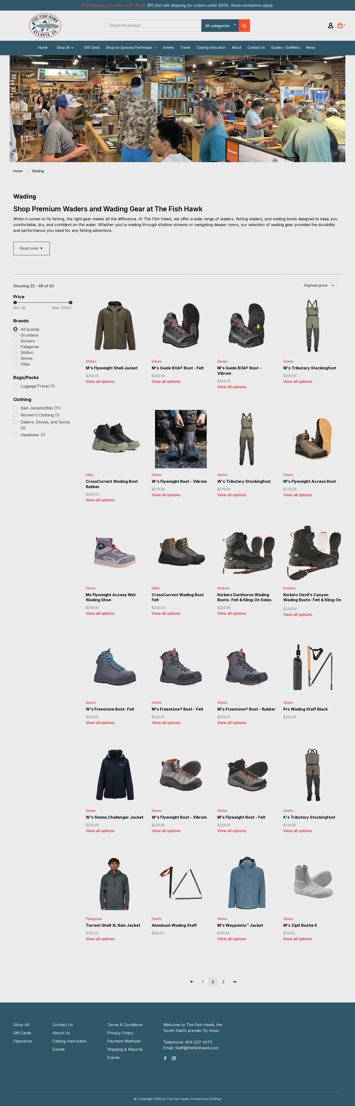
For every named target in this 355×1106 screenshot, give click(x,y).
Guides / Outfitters (285, 47)
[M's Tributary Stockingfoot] (312, 327)
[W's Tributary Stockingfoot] (246, 440)
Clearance (22, 1041)
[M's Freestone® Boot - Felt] (181, 668)
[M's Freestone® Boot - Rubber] (246, 668)
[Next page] (234, 982)
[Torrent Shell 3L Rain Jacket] (115, 884)
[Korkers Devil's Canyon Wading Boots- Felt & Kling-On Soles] (312, 553)
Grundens (30, 335)
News (310, 47)
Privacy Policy (120, 1032)
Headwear (33, 434)
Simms (27, 358)
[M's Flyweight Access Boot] (312, 440)
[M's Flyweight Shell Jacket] (115, 327)
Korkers (28, 341)
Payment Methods (124, 1041)
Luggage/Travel (38, 386)
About (236, 47)
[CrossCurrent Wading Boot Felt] (181, 553)
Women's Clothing (40, 415)
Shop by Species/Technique (129, 47)
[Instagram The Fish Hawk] (174, 1058)
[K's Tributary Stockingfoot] (312, 776)
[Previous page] (192, 982)
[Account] (331, 26)
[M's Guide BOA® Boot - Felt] (181, 327)
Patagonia (30, 346)
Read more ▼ (31, 248)
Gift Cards (92, 47)
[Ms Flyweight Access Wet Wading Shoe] (115, 553)
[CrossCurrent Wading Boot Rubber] (115, 440)
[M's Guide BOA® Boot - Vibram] (246, 327)
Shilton (27, 352)
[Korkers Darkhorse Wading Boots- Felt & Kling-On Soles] (246, 553)
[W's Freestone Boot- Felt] (115, 668)
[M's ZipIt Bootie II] (312, 884)
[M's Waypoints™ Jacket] (246, 884)
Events (168, 47)
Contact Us (256, 47)
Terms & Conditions (125, 1024)
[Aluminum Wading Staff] (181, 884)
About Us (61, 1032)
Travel (185, 47)
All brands (30, 329)
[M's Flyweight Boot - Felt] (246, 776)
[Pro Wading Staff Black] (312, 668)
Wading (38, 171)
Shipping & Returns (124, 1049)
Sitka (25, 364)
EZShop (215, 1099)
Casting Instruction (211, 47)
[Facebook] (165, 1058)
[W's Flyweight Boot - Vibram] (181, 440)
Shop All (64, 47)
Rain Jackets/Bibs (41, 408)
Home (43, 47)
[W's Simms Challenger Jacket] (115, 776)
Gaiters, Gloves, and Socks (45, 425)
